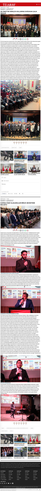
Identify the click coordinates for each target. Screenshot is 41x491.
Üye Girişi (10, 472)
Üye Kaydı (10, 474)
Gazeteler (2, 472)
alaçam (3, 428)
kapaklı (20, 147)
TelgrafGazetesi (3, 7)
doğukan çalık (14, 147)
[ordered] (15, 193)
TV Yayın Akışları (3, 479)
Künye (10, 476)
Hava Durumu (3, 474)
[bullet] (16, 193)
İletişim (10, 479)
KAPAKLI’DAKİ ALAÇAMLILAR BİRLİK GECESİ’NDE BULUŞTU (17, 428)
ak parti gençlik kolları (5, 147)
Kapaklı (8, 7)
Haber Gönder (3, 476)
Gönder (4, 193)
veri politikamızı (30, 489)
